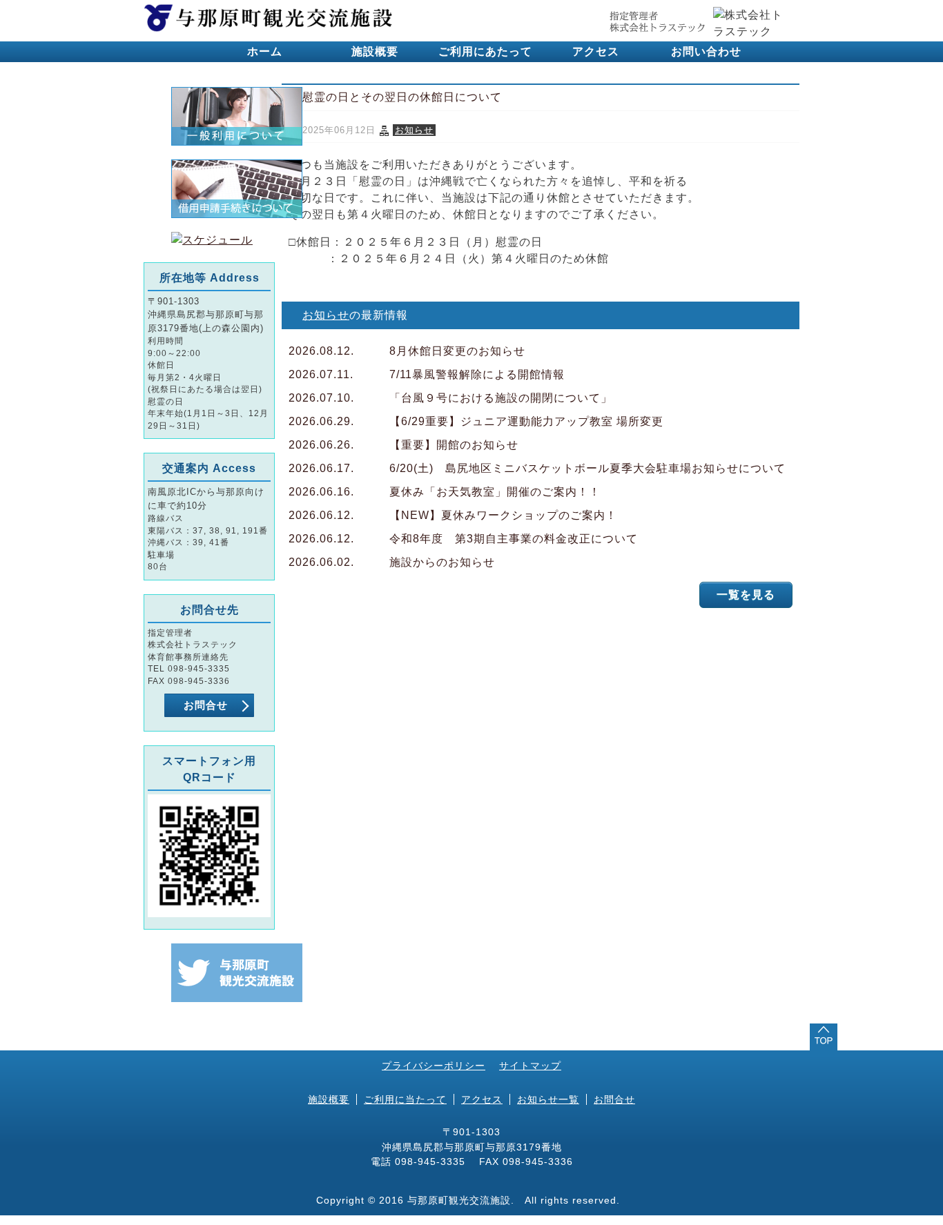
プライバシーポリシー (433, 1065)
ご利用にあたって (485, 51)
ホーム (264, 51)
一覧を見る (746, 594)
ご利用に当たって (405, 1099)
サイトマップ (530, 1065)
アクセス (595, 51)
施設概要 (374, 51)
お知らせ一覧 (548, 1099)
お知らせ (414, 130)
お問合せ (206, 705)
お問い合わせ (706, 51)
